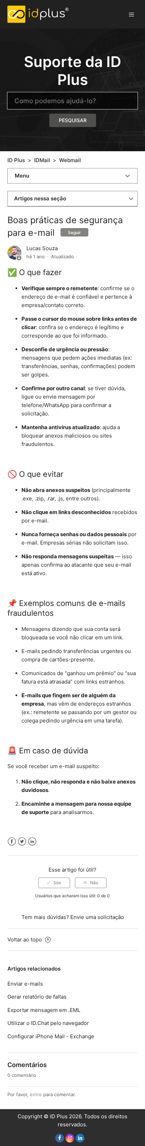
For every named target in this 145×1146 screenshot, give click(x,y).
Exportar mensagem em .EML (43, 1010)
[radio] (54, 883)
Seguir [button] (74, 232)
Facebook (11, 841)
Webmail (70, 160)
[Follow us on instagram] (69, 1138)
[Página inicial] (38, 14)
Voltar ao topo (25, 939)
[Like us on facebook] (59, 1138)
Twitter (22, 841)
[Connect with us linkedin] (80, 1138)
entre (36, 1094)
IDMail (42, 160)
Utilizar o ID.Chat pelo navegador (48, 1023)
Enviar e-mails (25, 983)
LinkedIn (32, 841)
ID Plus (16, 160)
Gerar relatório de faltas (37, 996)
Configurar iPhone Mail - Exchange (50, 1036)
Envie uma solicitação (97, 917)
